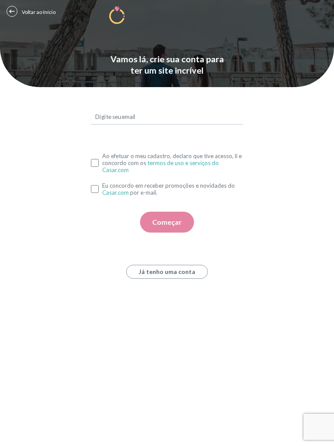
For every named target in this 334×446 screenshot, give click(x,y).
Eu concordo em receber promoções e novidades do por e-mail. (168, 189)
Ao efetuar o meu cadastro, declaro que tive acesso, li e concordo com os (172, 162)
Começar (167, 222)
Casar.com (115, 192)
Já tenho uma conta (167, 271)
